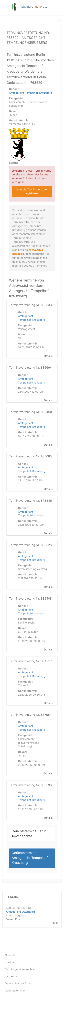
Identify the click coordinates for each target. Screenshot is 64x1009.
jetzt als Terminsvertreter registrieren (32, 191)
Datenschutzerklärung (18, 983)
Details (48, 356)
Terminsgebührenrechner (20, 969)
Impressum (11, 976)
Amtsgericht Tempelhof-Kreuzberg (30, 92)
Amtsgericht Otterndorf (20, 911)
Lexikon (10, 962)
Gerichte (10, 955)
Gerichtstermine (15, 990)
